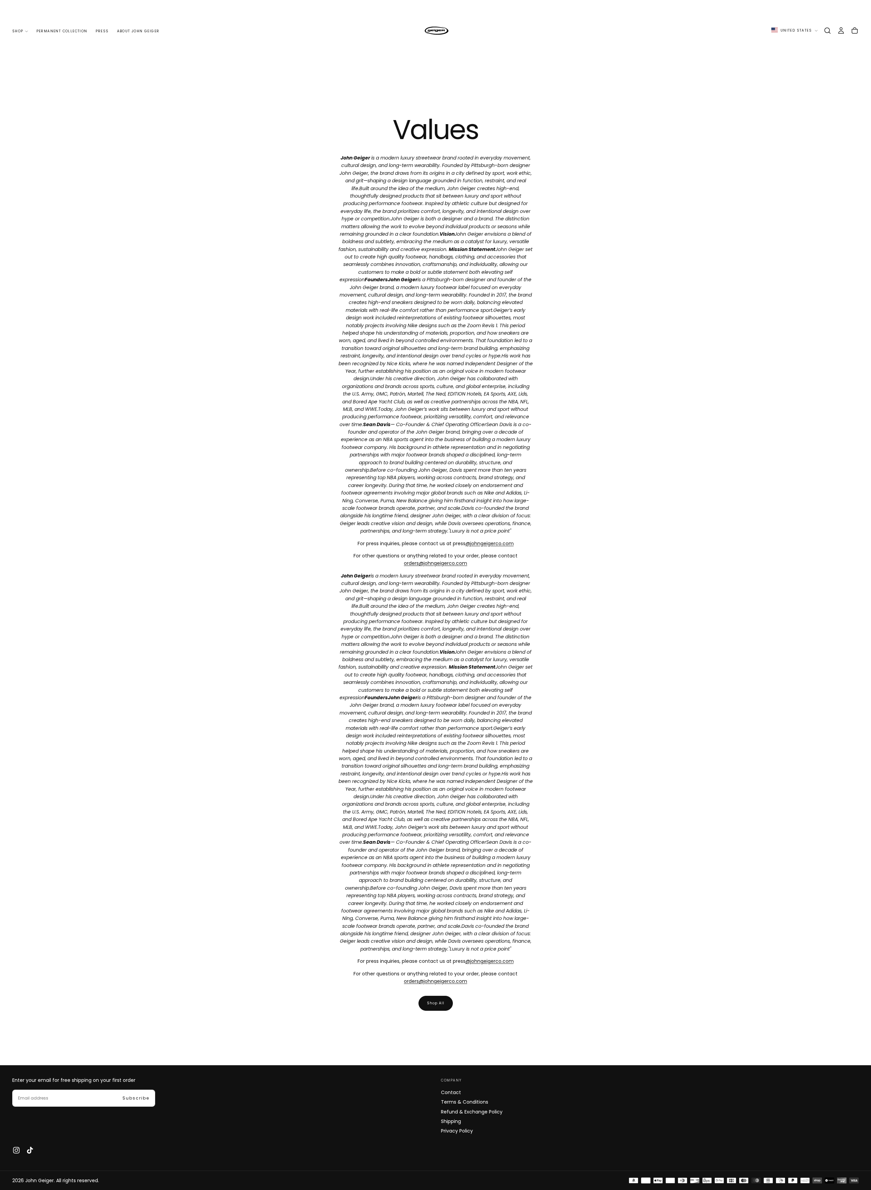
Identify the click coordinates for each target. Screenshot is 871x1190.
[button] (827, 30)
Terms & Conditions (464, 1102)
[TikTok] (30, 1150)
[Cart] (855, 30)
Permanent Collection (61, 31)
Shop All (435, 1003)
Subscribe (135, 1098)
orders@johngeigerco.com (435, 563)
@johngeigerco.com (489, 543)
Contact (451, 1092)
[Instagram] (16, 1150)
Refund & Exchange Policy (472, 1111)
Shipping (451, 1121)
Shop (17, 31)
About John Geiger (138, 31)
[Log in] (841, 30)
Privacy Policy (457, 1130)
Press (102, 31)
